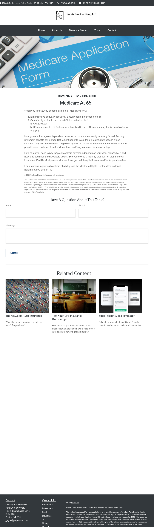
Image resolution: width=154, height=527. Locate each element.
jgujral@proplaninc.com (94, 2)
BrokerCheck (118, 507)
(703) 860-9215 (68, 2)
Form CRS (75, 502)
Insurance (47, 515)
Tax (44, 519)
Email (82, 205)
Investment (47, 508)
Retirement (47, 504)
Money (45, 523)
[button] (41, 30)
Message (10, 225)
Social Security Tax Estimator (117, 315)
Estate (45, 512)
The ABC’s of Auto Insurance (24, 315)
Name (9, 205)
